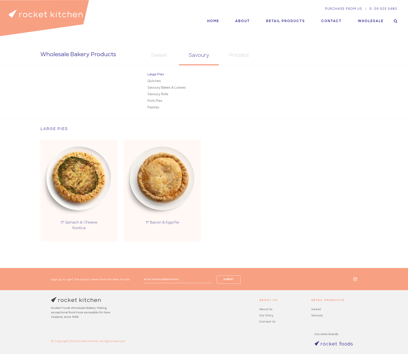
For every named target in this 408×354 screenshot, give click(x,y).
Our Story (266, 315)
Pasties (153, 107)
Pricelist (239, 55)
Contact (331, 21)
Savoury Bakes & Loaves (166, 87)
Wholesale (371, 21)
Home (213, 21)
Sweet (159, 55)
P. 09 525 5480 (383, 9)
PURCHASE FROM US (343, 9)
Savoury (199, 55)
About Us (265, 309)
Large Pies (155, 74)
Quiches (154, 81)
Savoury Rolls (157, 94)
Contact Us (267, 321)
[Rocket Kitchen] (44, 18)
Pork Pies (154, 101)
